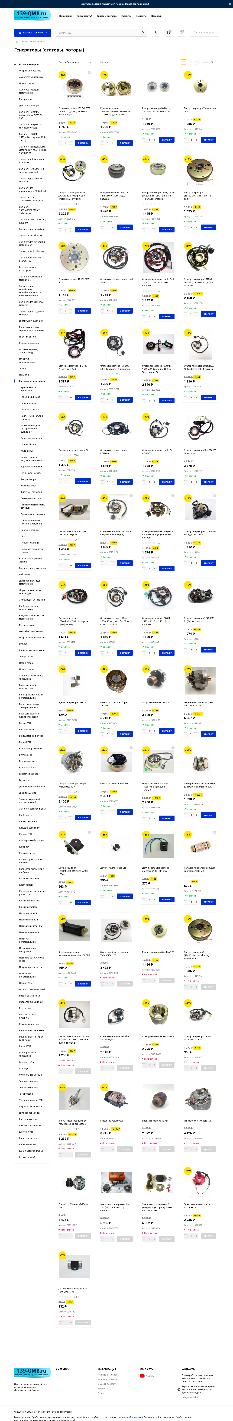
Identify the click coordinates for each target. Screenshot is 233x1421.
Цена (89, 62)
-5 (203, 876)
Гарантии (126, 15)
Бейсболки (24, 574)
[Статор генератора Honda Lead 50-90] (116, 257)
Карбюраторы (28, 485)
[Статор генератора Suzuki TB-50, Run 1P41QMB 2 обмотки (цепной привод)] (74, 1014)
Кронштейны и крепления (28, 389)
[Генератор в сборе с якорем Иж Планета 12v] (200, 680)
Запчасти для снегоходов (32, 567)
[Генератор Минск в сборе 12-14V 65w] (116, 680)
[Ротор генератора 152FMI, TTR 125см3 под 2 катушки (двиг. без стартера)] (74, 86)
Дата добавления (68, 62)
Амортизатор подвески (31, 76)
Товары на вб (26, 656)
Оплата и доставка (107, 15)
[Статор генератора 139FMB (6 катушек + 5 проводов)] (116, 509)
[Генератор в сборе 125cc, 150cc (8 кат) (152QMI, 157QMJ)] (158, 761)
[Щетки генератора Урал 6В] (74, 680)
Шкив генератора (28, 1138)
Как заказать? (84, 15)
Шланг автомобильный (31, 1150)
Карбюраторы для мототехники (28, 607)
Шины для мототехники (31, 650)
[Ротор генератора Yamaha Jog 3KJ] (200, 86)
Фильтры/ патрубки (31, 491)
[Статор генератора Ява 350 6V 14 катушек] (200, 428)
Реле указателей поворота (27, 1016)
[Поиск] (143, 33)
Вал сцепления (27, 729)
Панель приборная (29, 932)
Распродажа (25, 99)
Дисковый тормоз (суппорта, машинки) (31, 522)
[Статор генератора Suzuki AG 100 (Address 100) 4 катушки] (200, 344)
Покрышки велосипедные (32, 637)
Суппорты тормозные (30, 1074)
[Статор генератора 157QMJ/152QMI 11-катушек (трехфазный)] (74, 596)
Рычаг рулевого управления (27, 1054)
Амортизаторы (28, 479)
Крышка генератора (29, 900)
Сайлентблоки (28, 444)
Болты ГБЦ (25, 723)
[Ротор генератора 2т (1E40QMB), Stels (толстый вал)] (200, 170)
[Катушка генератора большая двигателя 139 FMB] (200, 846)
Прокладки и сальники (33, 514)
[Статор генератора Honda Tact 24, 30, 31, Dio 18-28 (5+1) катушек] (158, 257)
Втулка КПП (25, 754)
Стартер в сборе (27, 1062)
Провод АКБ (25, 982)
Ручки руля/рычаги (31, 472)
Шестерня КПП (26, 1131)
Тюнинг (23, 368)
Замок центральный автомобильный (29, 801)
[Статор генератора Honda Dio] (74, 428)
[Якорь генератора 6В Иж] (158, 1098)
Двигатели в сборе (29, 105)
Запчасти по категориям (33, 41)
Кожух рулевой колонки (31, 840)
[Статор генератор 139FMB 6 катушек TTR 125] (200, 1014)
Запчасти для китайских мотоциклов (32, 243)
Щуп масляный (27, 1157)
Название (105, 62)
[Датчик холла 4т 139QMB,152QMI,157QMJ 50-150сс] (74, 846)
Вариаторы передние (32, 438)
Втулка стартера (27, 767)
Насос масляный (28, 913)
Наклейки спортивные (30, 631)
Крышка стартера (28, 906)
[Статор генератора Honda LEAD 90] (116, 428)
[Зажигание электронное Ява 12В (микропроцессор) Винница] (116, 1182)
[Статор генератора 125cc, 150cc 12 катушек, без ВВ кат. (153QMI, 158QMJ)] (116, 596)
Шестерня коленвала (30, 1125)
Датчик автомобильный (32, 786)
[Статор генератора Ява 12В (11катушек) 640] (74, 344)
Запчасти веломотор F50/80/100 (30, 259)
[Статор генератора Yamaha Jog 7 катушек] (116, 1014)
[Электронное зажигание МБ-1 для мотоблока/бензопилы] (200, 761)
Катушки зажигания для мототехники (32, 617)
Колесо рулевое (27, 853)
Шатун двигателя (28, 1119)
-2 (161, 204)
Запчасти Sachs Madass (31, 251)
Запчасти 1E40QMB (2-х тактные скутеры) (31, 170)
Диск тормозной (27, 792)
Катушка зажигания (29, 827)
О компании (65, 15)
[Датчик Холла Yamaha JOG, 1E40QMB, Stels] (74, 1266)
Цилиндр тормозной (29, 1112)
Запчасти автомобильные (32, 808)
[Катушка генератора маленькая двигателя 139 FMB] (74, 930)
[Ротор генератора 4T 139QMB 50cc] (74, 257)
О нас (101, 1393)
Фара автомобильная (30, 1106)
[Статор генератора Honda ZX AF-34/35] (158, 428)
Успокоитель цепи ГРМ (31, 1100)
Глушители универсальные (27, 360)
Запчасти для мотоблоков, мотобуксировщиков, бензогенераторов (30, 291)
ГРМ (23, 536)
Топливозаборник (28, 1081)
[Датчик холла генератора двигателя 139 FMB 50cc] (158, 846)
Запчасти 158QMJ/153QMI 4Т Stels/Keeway (29, 210)
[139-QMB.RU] (32, 1373)
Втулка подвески (28, 761)
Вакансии (156, 15)
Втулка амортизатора (30, 748)
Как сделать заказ (107, 1375)
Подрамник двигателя (30, 967)
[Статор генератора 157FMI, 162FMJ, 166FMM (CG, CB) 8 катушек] (200, 257)
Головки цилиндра (30, 396)
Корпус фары (26, 884)
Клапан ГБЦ (25, 834)
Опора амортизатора (30, 70)
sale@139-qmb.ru (190, 1397)
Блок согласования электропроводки (29, 706)
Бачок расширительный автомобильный (31, 696)
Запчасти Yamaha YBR (30, 235)
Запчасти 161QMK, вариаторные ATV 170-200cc (31, 115)
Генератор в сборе (28, 773)
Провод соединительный (32, 989)
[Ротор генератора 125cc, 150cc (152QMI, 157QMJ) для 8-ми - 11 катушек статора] (158, 170)
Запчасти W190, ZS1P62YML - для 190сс (31, 199)
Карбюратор (25, 815)
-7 (78, 1129)
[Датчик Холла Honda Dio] (116, 846)
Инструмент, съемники (31, 320)
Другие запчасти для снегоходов (30, 592)
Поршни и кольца (30, 542)
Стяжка (23, 643)
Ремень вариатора (29, 1024)
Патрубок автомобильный (27, 940)
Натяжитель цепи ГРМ (30, 925)
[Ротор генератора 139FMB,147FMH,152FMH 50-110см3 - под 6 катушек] (116, 86)
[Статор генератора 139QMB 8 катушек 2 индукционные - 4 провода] (158, 509)
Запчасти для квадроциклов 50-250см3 (32, 189)
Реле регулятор (27, 1008)
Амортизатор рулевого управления (31, 677)
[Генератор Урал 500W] (116, 1098)
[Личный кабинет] (156, 33)
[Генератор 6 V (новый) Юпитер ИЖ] (74, 1182)
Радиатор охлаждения (31, 1001)
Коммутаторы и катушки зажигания (31, 459)
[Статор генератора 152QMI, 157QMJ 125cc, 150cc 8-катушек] (158, 596)
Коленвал (24, 846)
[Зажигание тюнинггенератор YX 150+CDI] (200, 1182)
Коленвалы (27, 450)
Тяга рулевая (26, 1093)
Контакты (141, 15)
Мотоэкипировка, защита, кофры (28, 351)
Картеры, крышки (30, 529)
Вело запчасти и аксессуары (27, 269)
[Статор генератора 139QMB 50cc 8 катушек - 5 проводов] (116, 344)
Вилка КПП (25, 742)
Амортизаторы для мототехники (29, 91)
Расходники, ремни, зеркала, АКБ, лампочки (31, 329)
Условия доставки (107, 1379)
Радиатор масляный (30, 995)
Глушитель (24, 780)
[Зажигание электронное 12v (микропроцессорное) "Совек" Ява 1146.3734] (158, 1182)
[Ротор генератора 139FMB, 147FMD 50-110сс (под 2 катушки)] (116, 170)
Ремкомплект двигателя (32, 1030)
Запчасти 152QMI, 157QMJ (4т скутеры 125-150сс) (32, 137)
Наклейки (24, 374)
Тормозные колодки (31, 466)
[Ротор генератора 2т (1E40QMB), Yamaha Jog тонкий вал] (200, 930)
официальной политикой (130, 1417)
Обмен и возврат (107, 1384)
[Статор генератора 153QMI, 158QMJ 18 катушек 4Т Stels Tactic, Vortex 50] (158, 344)
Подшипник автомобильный (27, 975)
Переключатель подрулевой (27, 950)
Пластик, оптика (27, 336)
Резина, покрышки (29, 342)
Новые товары (27, 83)
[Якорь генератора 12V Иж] (158, 680)
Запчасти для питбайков (32, 229)
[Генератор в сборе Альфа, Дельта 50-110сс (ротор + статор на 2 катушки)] (74, 170)
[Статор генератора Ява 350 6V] (158, 1014)
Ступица (23, 1068)
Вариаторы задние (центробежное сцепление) (30, 428)
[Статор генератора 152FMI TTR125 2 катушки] (74, 509)
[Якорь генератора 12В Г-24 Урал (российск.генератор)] (74, 1098)
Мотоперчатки (27, 625)
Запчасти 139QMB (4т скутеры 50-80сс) (30, 126)
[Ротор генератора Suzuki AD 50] (158, 930)
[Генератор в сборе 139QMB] (116, 761)
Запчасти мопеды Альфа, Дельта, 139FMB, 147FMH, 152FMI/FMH (32, 149)
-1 (78, 204)
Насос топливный (28, 919)
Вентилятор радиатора (31, 735)
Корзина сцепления (29, 878)
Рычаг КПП (25, 1046)
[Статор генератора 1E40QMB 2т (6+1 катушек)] (200, 596)
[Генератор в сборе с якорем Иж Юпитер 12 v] (74, 761)
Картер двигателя (28, 821)
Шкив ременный (27, 1144)
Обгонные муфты (30, 409)
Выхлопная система (31, 498)
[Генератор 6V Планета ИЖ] (200, 1098)
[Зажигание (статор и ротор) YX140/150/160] (116, 930)
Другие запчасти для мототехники (30, 582)
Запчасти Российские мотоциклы (30, 278)
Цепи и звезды (28, 403)
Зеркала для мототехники (32, 599)
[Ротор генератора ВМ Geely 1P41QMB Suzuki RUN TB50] (158, 86)
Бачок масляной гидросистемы (27, 687)
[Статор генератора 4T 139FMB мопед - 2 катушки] (200, 509)
